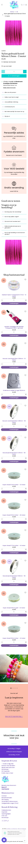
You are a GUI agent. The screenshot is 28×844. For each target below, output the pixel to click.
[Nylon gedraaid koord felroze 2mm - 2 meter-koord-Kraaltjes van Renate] (14, 32)
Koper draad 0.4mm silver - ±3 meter (14, 484)
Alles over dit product (10, 92)
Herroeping (5, 799)
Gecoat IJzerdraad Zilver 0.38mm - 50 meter (14, 421)
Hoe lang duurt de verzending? (13, 212)
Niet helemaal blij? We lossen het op (14, 111)
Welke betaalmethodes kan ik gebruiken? (13, 227)
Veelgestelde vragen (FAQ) (10, 803)
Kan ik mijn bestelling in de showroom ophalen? (15, 233)
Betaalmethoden (7, 798)
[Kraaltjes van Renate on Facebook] (2, 821)
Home (12, 11)
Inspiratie (4, 812)
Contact (4, 796)
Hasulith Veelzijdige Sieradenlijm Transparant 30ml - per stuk (14, 327)
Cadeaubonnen (6, 810)
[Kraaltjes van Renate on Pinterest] (6, 821)
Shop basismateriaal (14, 274)
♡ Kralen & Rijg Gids (7, 764)
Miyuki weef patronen (8, 767)
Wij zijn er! (7, 116)
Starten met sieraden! (8, 765)
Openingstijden (6, 814)
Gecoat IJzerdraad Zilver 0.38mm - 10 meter (14, 359)
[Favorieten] (24, 5)
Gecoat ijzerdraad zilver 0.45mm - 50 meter (14, 453)
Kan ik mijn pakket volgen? (12, 216)
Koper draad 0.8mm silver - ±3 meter (14, 638)
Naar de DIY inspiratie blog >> (14, 716)
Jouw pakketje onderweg (11, 102)
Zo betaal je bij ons (10, 107)
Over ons (4, 816)
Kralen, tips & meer (7, 773)
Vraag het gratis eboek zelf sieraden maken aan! (14, 841)
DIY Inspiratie (5, 771)
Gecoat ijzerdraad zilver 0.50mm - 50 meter (14, 576)
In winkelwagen (14, 303)
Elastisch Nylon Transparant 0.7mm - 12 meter (14, 295)
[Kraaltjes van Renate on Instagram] (4, 821)
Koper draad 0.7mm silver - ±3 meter (14, 545)
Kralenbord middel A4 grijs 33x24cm (14, 390)
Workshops (5, 769)
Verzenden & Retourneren (10, 801)
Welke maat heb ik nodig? (12, 97)
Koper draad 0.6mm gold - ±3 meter (14, 608)
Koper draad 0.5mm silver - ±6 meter (14, 515)
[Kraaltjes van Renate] (14, 4)
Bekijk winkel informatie (9, 87)
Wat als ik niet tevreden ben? (12, 221)
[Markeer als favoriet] (25, 279)
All (17, 11)
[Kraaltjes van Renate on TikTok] (8, 821)
